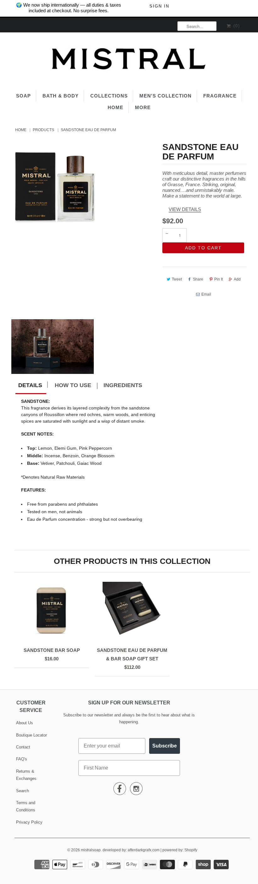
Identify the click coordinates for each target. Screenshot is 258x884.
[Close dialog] (252, 6)
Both (64, 490)
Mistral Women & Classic (64, 472)
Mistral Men (64, 453)
